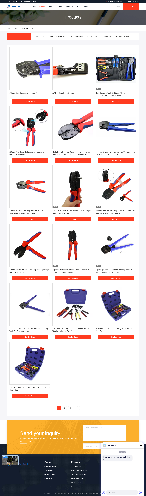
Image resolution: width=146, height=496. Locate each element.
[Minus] (140, 445)
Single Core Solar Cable (79, 470)
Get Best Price (30, 101)
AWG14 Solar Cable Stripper (63, 93)
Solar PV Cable (76, 466)
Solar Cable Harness (57, 36)
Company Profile (50, 466)
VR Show (60, 6)
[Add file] (103, 492)
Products (42, 6)
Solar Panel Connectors (104, 36)
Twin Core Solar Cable (78, 474)
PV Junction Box (86, 36)
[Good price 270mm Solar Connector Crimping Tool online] (30, 68)
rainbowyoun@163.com (115, 1)
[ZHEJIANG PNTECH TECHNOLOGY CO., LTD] (13, 6)
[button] (43, 36)
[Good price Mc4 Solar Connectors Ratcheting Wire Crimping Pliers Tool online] (116, 304)
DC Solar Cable (73, 36)
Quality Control (49, 474)
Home (34, 6)
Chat (131, 6)
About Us (69, 6)
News (79, 6)
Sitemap (47, 483)
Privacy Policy (49, 487)
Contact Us (48, 479)
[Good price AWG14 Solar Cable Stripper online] (73, 68)
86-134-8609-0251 (133, 1)
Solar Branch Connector (123, 36)
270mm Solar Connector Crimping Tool (24, 93)
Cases (85, 6)
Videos (51, 6)
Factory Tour (48, 470)
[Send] (140, 492)
